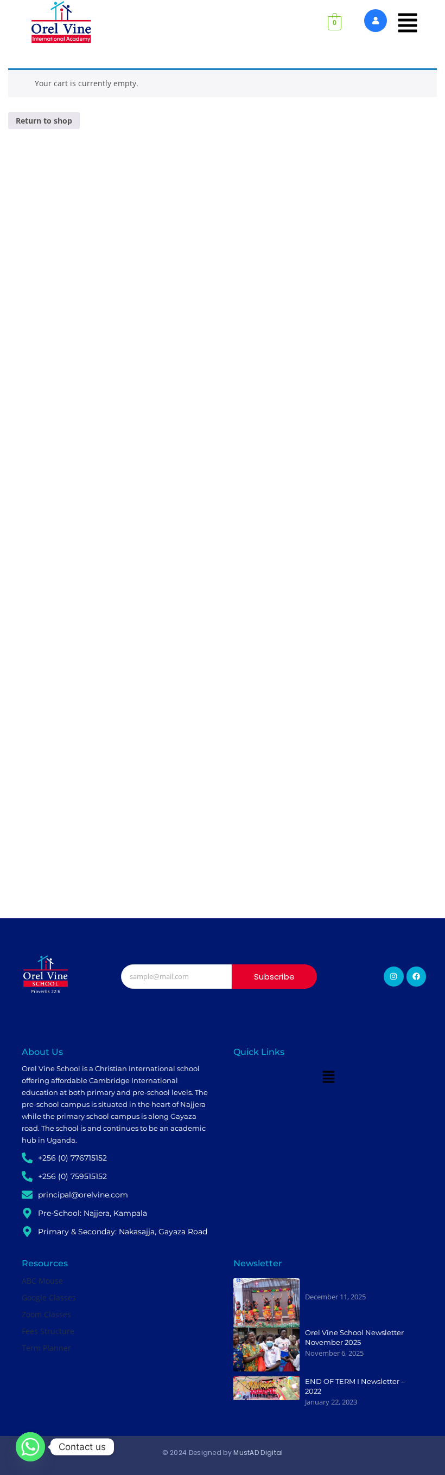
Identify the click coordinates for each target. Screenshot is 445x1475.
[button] (407, 23)
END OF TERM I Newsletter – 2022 (355, 1386)
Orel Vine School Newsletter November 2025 (354, 1337)
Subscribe (274, 976)
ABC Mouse (42, 1281)
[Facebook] (416, 976)
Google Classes (49, 1297)
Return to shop (44, 120)
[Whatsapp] (30, 1446)
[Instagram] (393, 976)
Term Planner (46, 1348)
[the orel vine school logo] (45, 974)
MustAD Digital (258, 1452)
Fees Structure (48, 1331)
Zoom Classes (46, 1314)
